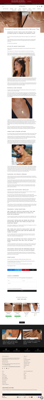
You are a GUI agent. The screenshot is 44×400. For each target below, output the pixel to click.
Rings (24, 374)
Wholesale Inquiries (26, 365)
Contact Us (3, 374)
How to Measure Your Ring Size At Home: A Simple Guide (31, 342)
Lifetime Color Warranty (27, 362)
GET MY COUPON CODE (22, 394)
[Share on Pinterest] (25, 270)
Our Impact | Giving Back (27, 359)
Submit (22, 290)
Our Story (25, 358)
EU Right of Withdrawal (5, 384)
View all (22, 322)
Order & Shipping (4, 377)
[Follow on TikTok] (8, 368)
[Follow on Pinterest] (4, 368)
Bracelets (25, 375)
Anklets (25, 377)
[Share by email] (33, 270)
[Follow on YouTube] (6, 368)
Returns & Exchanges (5, 378)
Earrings (25, 378)
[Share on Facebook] (11, 270)
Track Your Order (4, 375)
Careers (25, 366)
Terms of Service (28, 277)
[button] (42, 398)
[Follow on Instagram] (2, 368)
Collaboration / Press (26, 363)
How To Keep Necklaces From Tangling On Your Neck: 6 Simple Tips (10, 342)
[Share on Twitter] (18, 270)
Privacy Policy (23, 277)
